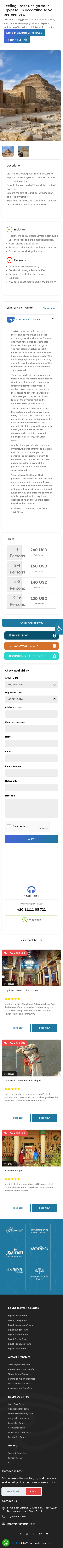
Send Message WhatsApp (24, 32)
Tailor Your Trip (17, 40)
